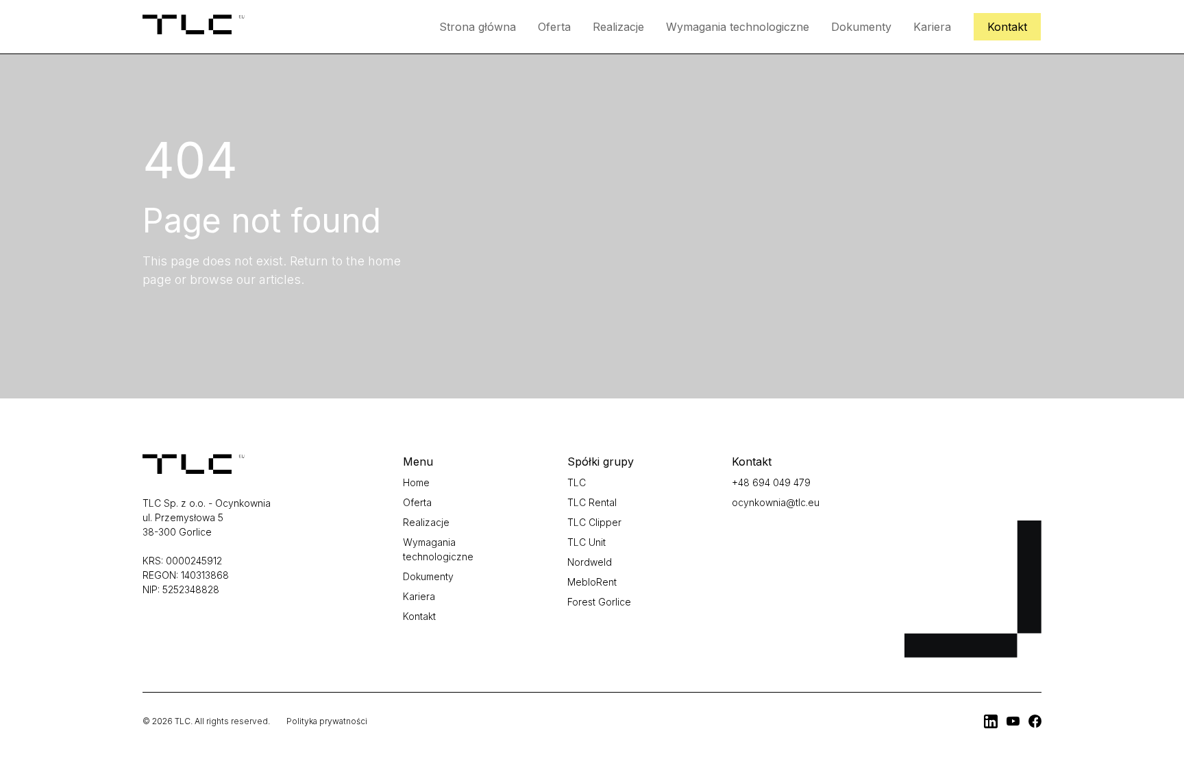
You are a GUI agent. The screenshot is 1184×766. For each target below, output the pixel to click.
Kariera (932, 27)
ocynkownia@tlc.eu (775, 502)
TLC (576, 482)
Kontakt (1007, 27)
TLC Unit (586, 542)
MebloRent (592, 582)
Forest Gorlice (599, 602)
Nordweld (589, 562)
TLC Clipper (594, 522)
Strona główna (477, 27)
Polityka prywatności (326, 721)
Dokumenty (861, 27)
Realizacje (618, 27)
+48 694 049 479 (771, 482)
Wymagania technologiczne (737, 27)
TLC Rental (592, 502)
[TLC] (991, 721)
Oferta (554, 27)
